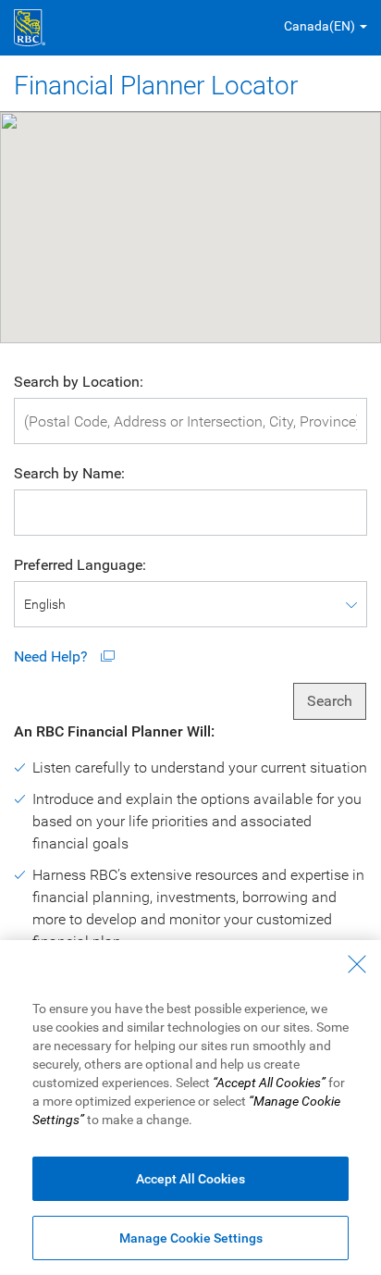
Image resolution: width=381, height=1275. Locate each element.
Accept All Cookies (190, 1178)
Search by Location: (78, 381)
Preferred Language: (80, 565)
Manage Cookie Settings (191, 1238)
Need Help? (53, 656)
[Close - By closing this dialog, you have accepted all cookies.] (357, 964)
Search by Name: (69, 473)
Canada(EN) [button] (319, 26)
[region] (190, 1107)
